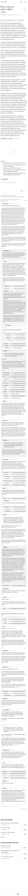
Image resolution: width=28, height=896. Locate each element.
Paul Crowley (5, 459)
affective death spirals (9, 429)
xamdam (4, 597)
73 (15, 14)
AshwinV (4, 788)
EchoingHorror (6, 588)
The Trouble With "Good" (10, 628)
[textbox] (13, 184)
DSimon (6, 291)
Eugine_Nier (5, 420)
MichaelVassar (6, 250)
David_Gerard (5, 203)
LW (5, 2)
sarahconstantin (6, 847)
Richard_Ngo (5, 853)
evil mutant (9, 632)
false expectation (10, 742)
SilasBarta (5, 781)
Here (4, 293)
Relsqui (4, 488)
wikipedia (13, 535)
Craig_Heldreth (6, 709)
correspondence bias (7, 735)
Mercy (5, 261)
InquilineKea (5, 650)
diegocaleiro (5, 667)
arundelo (5, 350)
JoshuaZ (4, 401)
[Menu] (2, 2)
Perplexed (5, 514)
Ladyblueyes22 (6, 750)
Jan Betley (5, 858)
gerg (3, 762)
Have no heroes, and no (7, 8)
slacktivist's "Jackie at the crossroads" (9, 364)
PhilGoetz (4, 12)
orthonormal (6, 500)
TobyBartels (5, 698)
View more (3, 837)
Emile (4, 626)
